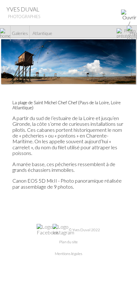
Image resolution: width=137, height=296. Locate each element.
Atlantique (42, 33)
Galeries (20, 33)
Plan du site (68, 241)
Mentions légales (68, 253)
